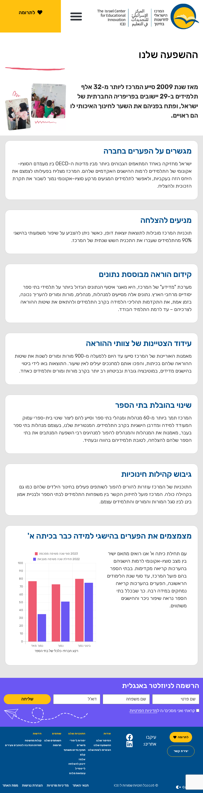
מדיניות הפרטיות (143, 710)
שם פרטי (188, 699)
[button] (76, 16)
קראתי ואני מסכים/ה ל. (162, 710)
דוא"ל (92, 699)
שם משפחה (136, 699)
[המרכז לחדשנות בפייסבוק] (129, 737)
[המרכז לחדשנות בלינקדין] (129, 744)
